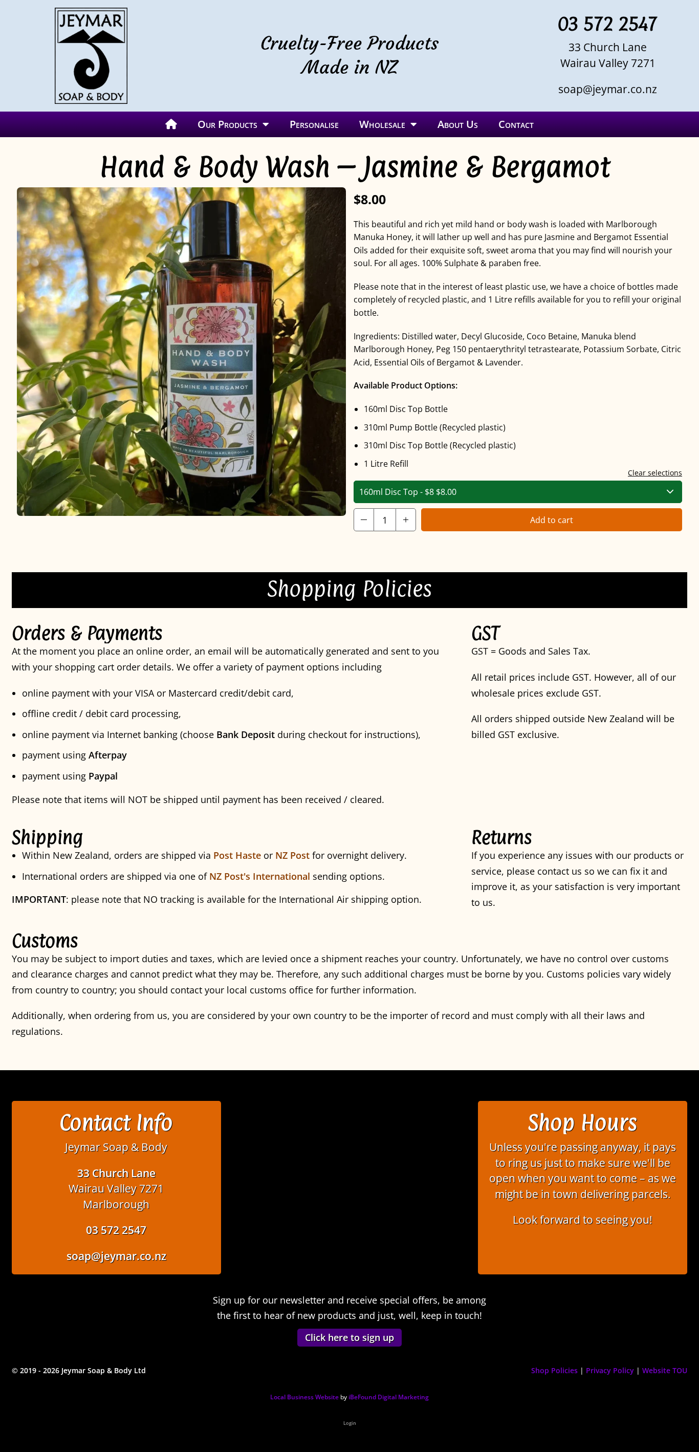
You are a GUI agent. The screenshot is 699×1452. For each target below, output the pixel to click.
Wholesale (382, 124)
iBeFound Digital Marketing (388, 1397)
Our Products (227, 124)
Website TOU (664, 1370)
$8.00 (407, 491)
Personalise (314, 124)
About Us (458, 124)
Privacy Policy (610, 1370)
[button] (364, 519)
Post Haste (237, 855)
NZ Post (292, 855)
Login (349, 1423)
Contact (516, 124)
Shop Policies (554, 1370)
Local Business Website (304, 1397)
